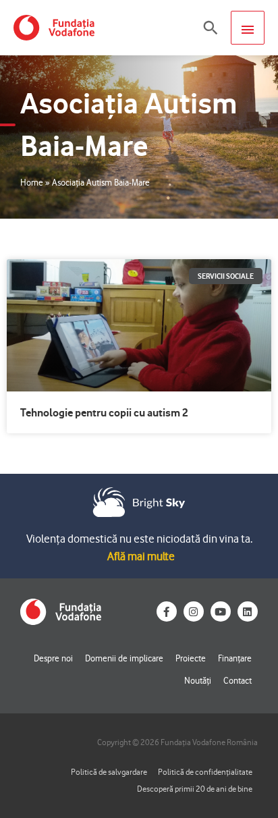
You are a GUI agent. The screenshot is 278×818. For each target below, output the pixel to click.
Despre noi (53, 658)
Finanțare (235, 658)
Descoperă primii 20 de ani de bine (194, 789)
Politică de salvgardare (109, 772)
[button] (210, 27)
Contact (237, 680)
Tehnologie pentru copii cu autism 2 (104, 412)
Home (31, 182)
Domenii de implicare (124, 658)
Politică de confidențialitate (205, 772)
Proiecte (190, 658)
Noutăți (197, 680)
